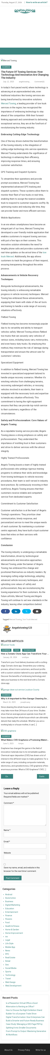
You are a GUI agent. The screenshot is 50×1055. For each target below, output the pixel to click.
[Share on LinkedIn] (16, 611)
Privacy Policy (24, 1050)
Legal (7, 940)
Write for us (41, 1050)
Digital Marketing (12, 905)
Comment (9, 803)
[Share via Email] (37, 611)
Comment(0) (39, 82)
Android (8, 894)
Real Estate (10, 957)
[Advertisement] (25, 33)
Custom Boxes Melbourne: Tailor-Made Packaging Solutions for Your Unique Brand (44, 776)
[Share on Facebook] (5, 611)
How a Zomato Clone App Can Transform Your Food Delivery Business (25, 654)
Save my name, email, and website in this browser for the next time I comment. (22, 869)
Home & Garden (12, 929)
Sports (8, 971)
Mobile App (10, 947)
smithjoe (25, 657)
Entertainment (11, 912)
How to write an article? (37, 2)
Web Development (13, 986)
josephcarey (25, 702)
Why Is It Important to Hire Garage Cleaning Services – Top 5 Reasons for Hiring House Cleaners (25, 698)
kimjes (21, 743)
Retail (7, 961)
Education (9, 908)
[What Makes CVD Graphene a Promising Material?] (25, 731)
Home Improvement (14, 933)
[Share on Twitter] (26, 611)
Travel (8, 978)
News (7, 950)
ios (6, 936)
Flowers (8, 919)
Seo (7, 965)
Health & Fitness (12, 926)
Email (7, 841)
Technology (29, 650)
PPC (7, 954)
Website (7, 853)
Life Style (9, 943)
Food (17, 650)
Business (6, 67)
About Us (8, 1050)
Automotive (10, 898)
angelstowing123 (25, 82)
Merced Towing (8, 103)
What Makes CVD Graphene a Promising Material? (25, 740)
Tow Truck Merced (29, 619)
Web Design (10, 982)
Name (7, 830)
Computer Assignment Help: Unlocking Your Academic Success (9, 776)
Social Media (10, 968)
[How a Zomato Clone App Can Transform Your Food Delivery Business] (25, 645)
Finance (8, 915)
